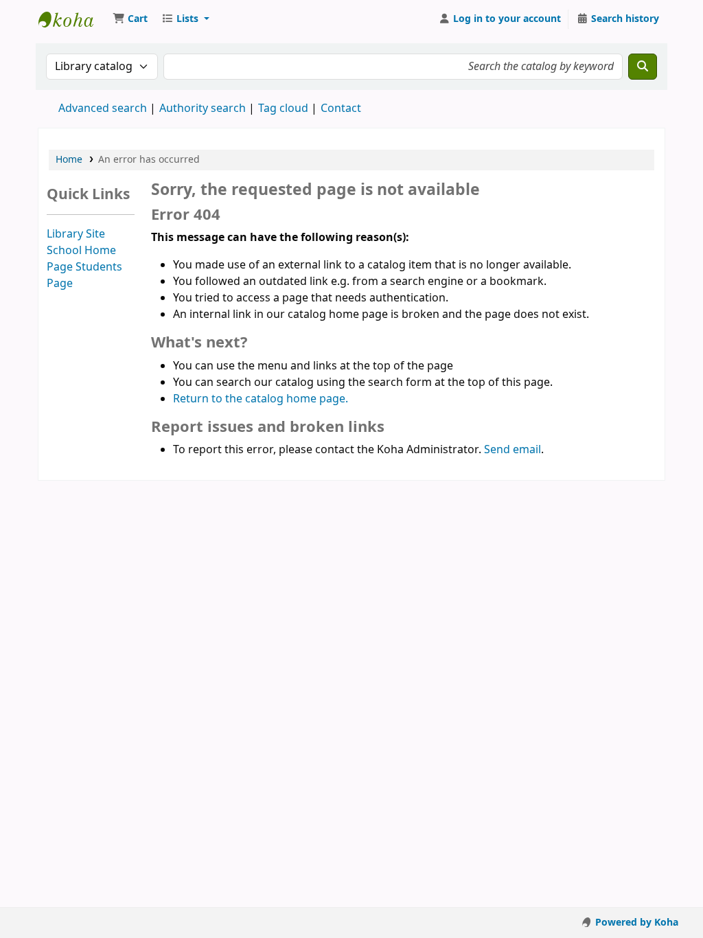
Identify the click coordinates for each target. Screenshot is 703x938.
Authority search (202, 108)
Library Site (76, 234)
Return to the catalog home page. (260, 399)
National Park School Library (72, 19)
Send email (512, 450)
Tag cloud (283, 108)
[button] (130, 19)
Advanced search (102, 108)
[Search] (642, 67)
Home (69, 159)
